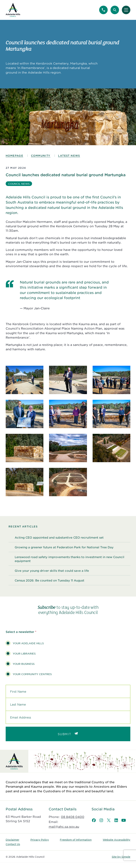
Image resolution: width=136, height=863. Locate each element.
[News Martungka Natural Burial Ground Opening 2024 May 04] (68, 414)
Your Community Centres (32, 674)
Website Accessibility (116, 839)
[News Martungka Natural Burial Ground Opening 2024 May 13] (111, 380)
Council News (19, 183)
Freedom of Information (76, 839)
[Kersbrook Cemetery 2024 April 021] (24, 448)
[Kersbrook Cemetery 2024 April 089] (68, 448)
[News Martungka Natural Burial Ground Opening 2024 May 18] (68, 380)
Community (40, 155)
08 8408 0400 (72, 817)
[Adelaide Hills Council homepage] (13, 10)
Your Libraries (24, 653)
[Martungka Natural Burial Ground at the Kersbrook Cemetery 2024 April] (68, 482)
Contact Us (13, 844)
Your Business (24, 663)
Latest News (69, 155)
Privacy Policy (39, 839)
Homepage (14, 155)
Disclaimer (12, 839)
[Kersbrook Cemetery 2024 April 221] (111, 448)
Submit (64, 734)
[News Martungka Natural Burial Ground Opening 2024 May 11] (24, 380)
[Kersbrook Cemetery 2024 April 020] (24, 482)
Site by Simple (121, 856)
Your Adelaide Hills (28, 643)
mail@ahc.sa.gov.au (64, 826)
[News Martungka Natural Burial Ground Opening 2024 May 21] (24, 414)
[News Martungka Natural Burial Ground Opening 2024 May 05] (111, 414)
